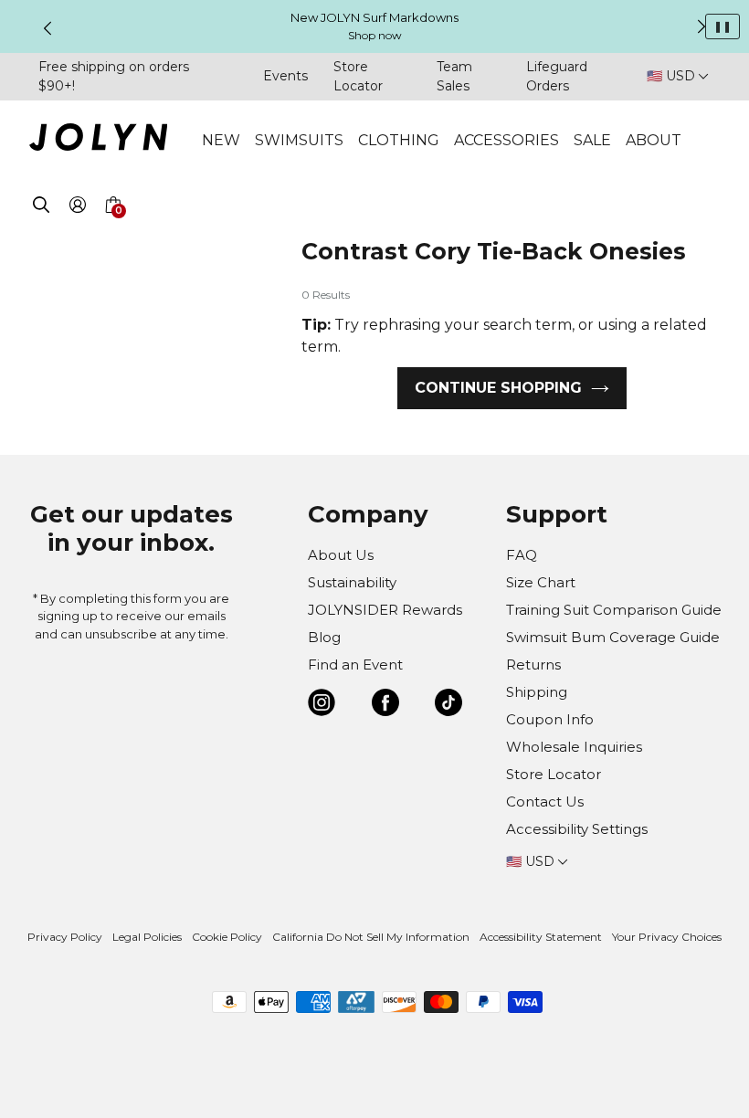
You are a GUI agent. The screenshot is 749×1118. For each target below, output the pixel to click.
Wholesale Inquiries (574, 746)
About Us (341, 555)
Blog (324, 637)
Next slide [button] (701, 26)
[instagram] (321, 705)
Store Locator (553, 774)
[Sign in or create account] (77, 208)
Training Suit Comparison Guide (614, 609)
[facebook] (385, 705)
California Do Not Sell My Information (370, 937)
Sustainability (352, 582)
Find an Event (355, 664)
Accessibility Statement (541, 937)
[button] (112, 226)
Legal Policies (147, 937)
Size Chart (540, 582)
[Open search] (41, 208)
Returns (533, 664)
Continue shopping (498, 387)
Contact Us (545, 801)
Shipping (536, 692)
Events (285, 76)
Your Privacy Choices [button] (667, 937)
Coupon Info (550, 719)
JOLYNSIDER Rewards (385, 609)
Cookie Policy (227, 937)
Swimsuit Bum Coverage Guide (613, 637)
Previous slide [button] (47, 28)
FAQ (521, 555)
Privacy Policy (64, 937)
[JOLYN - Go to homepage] (98, 140)
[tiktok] (448, 705)
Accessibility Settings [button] (577, 829)
